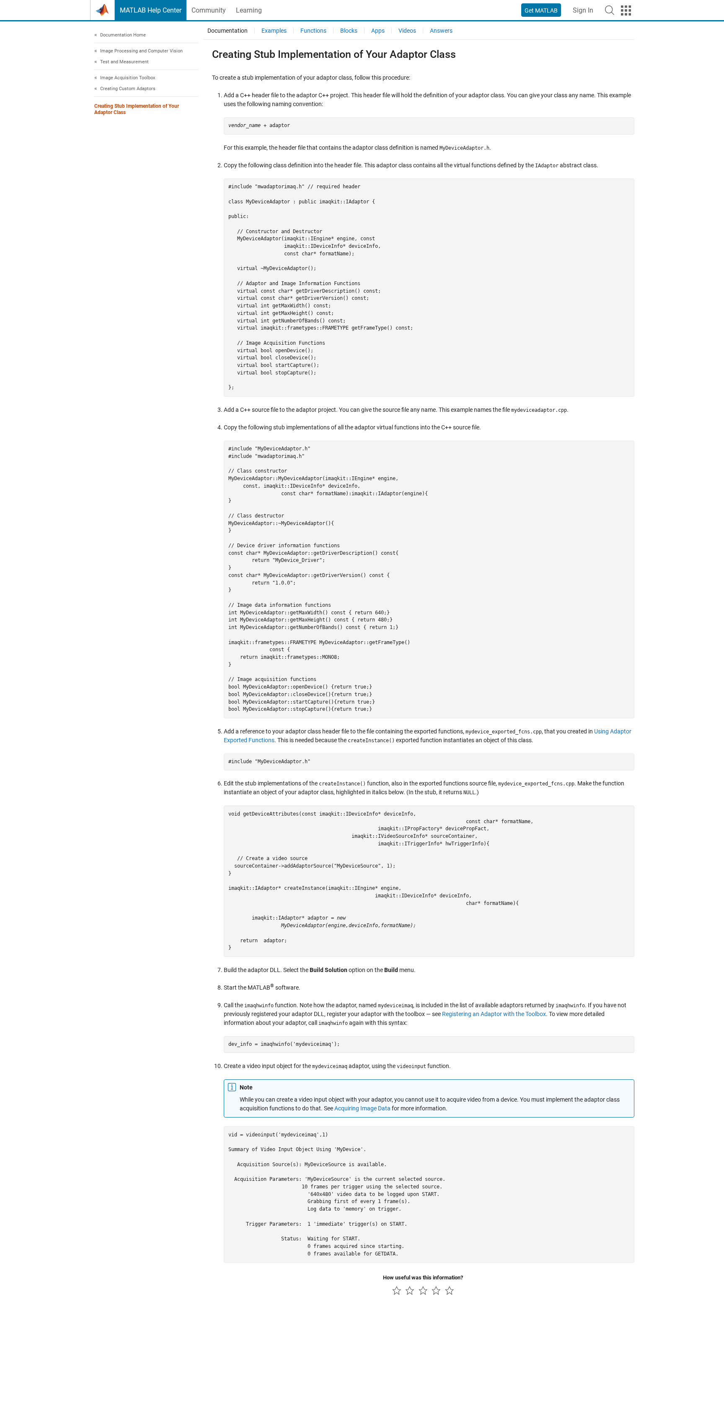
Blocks (348, 31)
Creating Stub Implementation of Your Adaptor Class (136, 110)
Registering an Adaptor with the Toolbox (494, 1014)
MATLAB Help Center (150, 10)
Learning (249, 10)
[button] (610, 10)
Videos (407, 31)
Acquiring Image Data (362, 1108)
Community (208, 10)
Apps (378, 31)
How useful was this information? (423, 1277)
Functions (313, 31)
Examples (274, 31)
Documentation (227, 31)
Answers (441, 31)
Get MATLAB (541, 10)
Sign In (583, 10)
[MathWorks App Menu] (626, 10)
